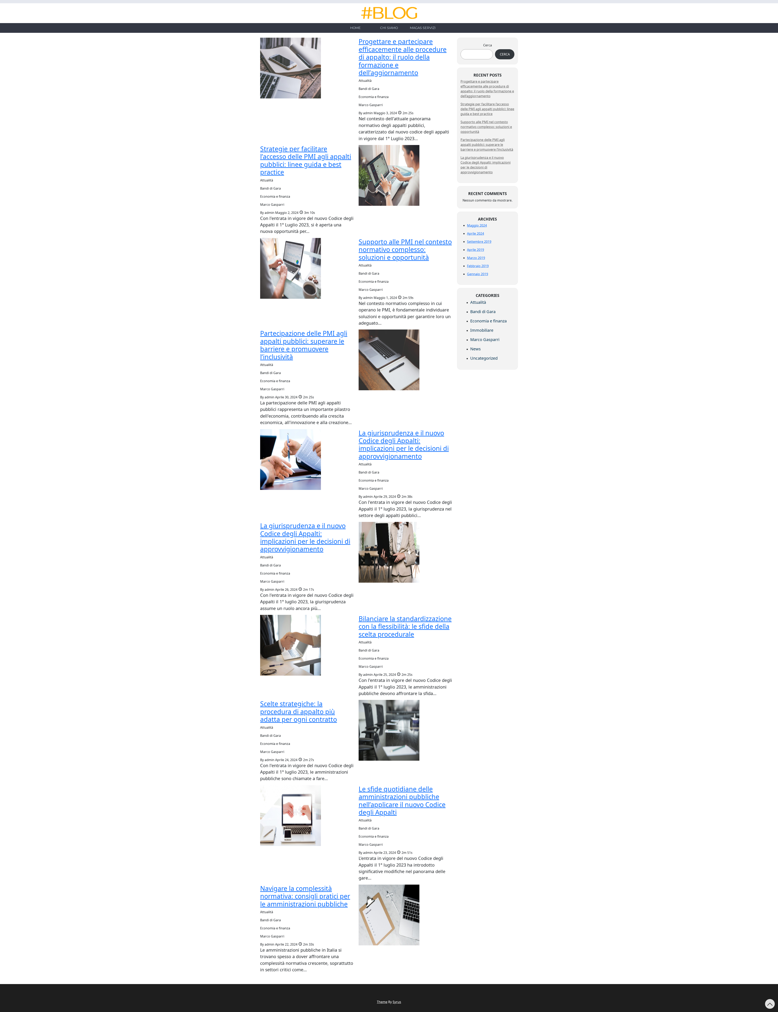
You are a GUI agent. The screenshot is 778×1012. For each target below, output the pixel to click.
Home (355, 28)
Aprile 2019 (475, 249)
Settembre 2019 (479, 241)
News (475, 349)
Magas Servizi (423, 28)
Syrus (397, 1002)
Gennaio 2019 (477, 274)
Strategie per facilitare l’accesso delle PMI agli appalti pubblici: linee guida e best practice (487, 109)
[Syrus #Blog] (389, 13)
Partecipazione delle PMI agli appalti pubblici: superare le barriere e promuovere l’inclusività (487, 145)
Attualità (478, 302)
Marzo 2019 (476, 258)
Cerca (487, 45)
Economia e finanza (488, 321)
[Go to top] (770, 1004)
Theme (382, 1002)
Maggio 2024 (477, 225)
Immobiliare (481, 330)
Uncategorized (484, 358)
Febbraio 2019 (478, 266)
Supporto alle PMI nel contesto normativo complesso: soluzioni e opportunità (486, 127)
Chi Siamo (389, 28)
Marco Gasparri (484, 339)
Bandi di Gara (483, 311)
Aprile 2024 (475, 233)
